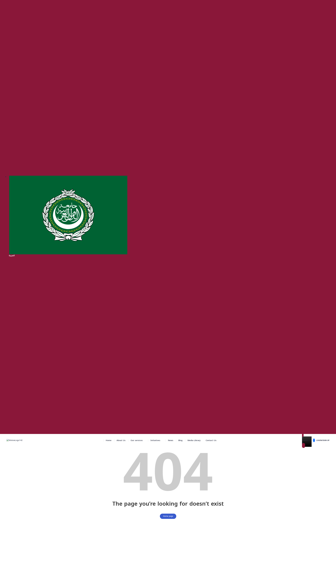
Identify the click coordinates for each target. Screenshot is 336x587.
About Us (121, 440)
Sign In (22, 583)
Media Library (194, 440)
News (170, 440)
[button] (138, 440)
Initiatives (155, 440)
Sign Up (15, 583)
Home (108, 440)
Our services (137, 440)
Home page (168, 516)
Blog (180, 440)
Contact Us (211, 440)
